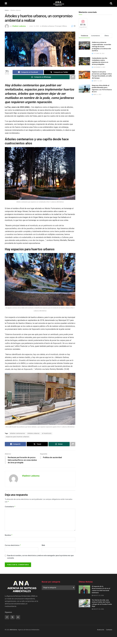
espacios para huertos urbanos (17, 437)
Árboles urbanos (15, 10)
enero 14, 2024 (34, 26)
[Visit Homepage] (58, 3)
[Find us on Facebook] (7, 617)
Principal (58, 26)
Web (43, 545)
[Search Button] (111, 3)
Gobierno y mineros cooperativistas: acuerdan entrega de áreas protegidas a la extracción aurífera (101, 46)
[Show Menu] (6, 3)
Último (64, 26)
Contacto (109, 630)
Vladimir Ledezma (19, 26)
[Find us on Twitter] (12, 617)
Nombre (8, 535)
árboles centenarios (17, 433)
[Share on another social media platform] (72, 77)
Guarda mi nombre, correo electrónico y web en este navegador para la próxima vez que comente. (40, 557)
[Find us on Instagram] (18, 617)
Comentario (10, 506)
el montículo (46, 433)
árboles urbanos (33, 433)
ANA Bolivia (13, 630)
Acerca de (100, 630)
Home (7, 10)
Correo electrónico (13, 545)
